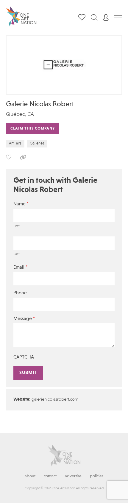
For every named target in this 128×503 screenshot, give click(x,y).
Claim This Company (32, 128)
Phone (20, 293)
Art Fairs (15, 143)
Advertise (73, 476)
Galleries (37, 143)
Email (20, 267)
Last (16, 254)
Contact (50, 476)
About (30, 476)
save (8, 157)
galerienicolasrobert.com (55, 399)
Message (24, 318)
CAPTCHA (23, 357)
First (16, 226)
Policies (96, 476)
